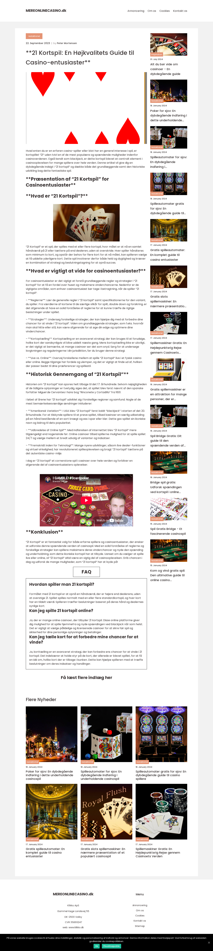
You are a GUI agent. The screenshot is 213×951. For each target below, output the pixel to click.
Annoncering (135, 11)
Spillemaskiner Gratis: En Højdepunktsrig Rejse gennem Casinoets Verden (168, 348)
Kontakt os (180, 11)
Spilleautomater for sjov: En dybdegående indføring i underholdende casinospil (168, 162)
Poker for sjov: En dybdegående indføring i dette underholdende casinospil (168, 116)
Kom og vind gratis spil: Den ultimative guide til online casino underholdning (167, 575)
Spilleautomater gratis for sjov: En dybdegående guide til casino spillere (167, 209)
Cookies (164, 11)
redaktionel (34, 36)
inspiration (156, 54)
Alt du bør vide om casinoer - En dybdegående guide (165, 69)
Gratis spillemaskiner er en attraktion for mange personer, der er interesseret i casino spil (168, 394)
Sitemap (140, 926)
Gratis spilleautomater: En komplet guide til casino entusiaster (167, 255)
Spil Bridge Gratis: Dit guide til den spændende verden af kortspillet (167, 441)
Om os (152, 11)
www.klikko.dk (76, 927)
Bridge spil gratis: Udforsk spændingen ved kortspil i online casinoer (166, 487)
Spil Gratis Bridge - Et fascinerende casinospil (168, 531)
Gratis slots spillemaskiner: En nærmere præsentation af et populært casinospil (168, 301)
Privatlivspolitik (111, 946)
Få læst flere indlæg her (86, 677)
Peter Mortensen (67, 43)
